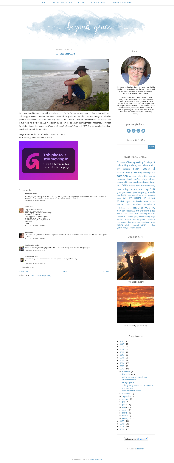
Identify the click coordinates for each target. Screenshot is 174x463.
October (125, 393)
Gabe (27, 232)
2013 (122, 366)
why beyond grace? (62, 3)
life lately (136, 201)
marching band (124, 204)
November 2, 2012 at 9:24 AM (35, 226)
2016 (122, 358)
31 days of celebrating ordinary (136, 164)
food (119, 189)
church (129, 179)
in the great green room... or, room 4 (137, 385)
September (127, 396)
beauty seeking (97, 3)
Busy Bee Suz (30, 256)
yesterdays (122, 227)
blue (153, 173)
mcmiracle (137, 204)
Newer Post (24, 271)
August (125, 399)
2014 (122, 363)
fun (152, 189)
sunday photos (139, 219)
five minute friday (148, 186)
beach (136, 168)
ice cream (143, 195)
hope (129, 195)
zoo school (136, 228)
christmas (121, 179)
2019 (122, 349)
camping (132, 176)
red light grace (128, 382)
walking (120, 225)
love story (149, 201)
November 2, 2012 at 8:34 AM (35, 200)
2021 (122, 344)
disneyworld (122, 182)
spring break (139, 217)
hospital (135, 195)
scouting (143, 214)
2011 (122, 421)
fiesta (138, 186)
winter (143, 225)
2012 (122, 369)
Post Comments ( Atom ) (40, 275)
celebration (142, 176)
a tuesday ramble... (129, 380)
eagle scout (139, 182)
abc (140, 165)
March (125, 413)
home (123, 195)
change (152, 176)
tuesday (132, 222)
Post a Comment (28, 267)
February (126, 415)
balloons (126, 169)
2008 (122, 429)
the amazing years (136, 282)
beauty (128, 172)
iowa (124, 198)
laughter (151, 198)
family (132, 185)
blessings (147, 173)
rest (126, 214)
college (144, 179)
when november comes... (132, 391)
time (118, 222)
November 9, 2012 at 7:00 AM (35, 263)
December (126, 371)
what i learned (132, 225)
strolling (120, 219)
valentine (140, 222)
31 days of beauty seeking (130, 162)
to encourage (127, 388)
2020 (122, 347)
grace (119, 192)
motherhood (141, 207)
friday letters (129, 189)
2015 (122, 360)
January (125, 418)
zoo (130, 228)
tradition (124, 222)
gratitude (150, 192)
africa (81, 3)
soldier (130, 217)
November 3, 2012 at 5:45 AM (35, 250)
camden (122, 176)
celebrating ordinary (122, 3)
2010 (122, 424)
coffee (137, 179)
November (126, 374)
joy (130, 197)
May (124, 407)
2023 (122, 341)
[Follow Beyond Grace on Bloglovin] (136, 440)
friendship (143, 189)
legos (128, 202)
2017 (122, 355)
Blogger (140, 449)
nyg (133, 211)
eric (119, 185)
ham (118, 195)
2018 (122, 352)
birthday (137, 172)
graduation (126, 192)
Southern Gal (30, 245)
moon (129, 208)
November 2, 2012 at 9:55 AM (35, 239)
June (124, 404)
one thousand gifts (145, 210)
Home (44, 3)
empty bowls (149, 182)
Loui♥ (27, 207)
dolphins (131, 182)
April (124, 410)
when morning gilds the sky (136, 325)
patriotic (120, 214)
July (124, 402)
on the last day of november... (134, 377)
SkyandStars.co (96, 459)
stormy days (150, 217)
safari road (133, 214)
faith (124, 185)
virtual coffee (149, 222)
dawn (152, 179)
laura (120, 201)
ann (118, 169)
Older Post (106, 271)
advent (145, 165)
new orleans (127, 211)
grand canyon (138, 192)
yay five (151, 225)
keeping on (139, 197)
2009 (122, 426)
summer (128, 219)
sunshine (151, 219)
